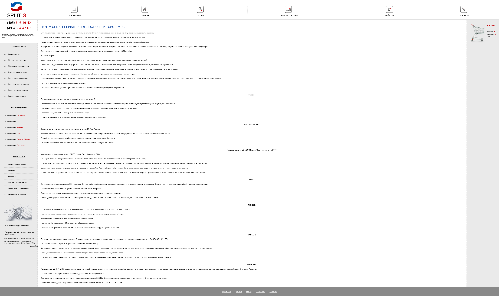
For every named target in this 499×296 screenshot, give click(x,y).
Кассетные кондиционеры (18, 78)
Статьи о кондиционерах (17, 225)
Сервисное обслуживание (18, 188)
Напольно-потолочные (17, 96)
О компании (75, 16)
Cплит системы (14, 54)
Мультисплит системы (17, 60)
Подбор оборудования (17, 164)
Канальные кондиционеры (18, 84)
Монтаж (145, 16)
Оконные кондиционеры (17, 72)
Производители (19, 107)
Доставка (11, 176)
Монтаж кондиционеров (17, 182)
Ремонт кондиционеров (17, 194)
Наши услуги (19, 157)
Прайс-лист (390, 16)
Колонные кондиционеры (18, 90)
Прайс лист (226, 292)
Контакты (464, 16)
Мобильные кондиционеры (18, 66)
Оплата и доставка (289, 16)
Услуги (201, 16)
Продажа (11, 170)
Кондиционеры (19, 46)
